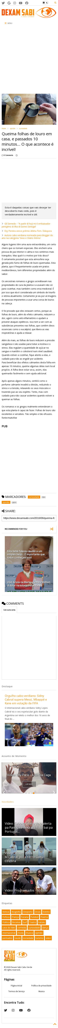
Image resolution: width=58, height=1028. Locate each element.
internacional (8, 932)
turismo (39, 938)
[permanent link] (16, 155)
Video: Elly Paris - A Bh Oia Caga (29, 775)
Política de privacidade (41, 985)
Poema (44, 917)
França (15, 917)
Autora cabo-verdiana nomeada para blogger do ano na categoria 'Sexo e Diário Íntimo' (27, 236)
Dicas (38, 911)
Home (4, 128)
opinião (12, 128)
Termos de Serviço (16, 991)
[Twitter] (3, 3)
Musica (42, 991)
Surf (25, 922)
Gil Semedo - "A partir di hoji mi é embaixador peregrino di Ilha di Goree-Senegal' (26, 225)
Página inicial (16, 985)
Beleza (5, 911)
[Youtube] (20, 3)
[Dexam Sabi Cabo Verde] (29, 16)
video (48, 938)
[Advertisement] (29, 60)
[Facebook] (26, 3)
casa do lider (8, 927)
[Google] (9, 3)
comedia (21, 927)
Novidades (8, 801)
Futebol (34, 917)
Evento (46, 911)
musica (29, 932)
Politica (6, 922)
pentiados (7, 938)
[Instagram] (14, 3)
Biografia (16, 911)
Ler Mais (29, 784)
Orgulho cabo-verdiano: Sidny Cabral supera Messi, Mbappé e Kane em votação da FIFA (26, 699)
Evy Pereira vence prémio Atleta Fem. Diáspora (28, 230)
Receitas (16, 922)
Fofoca (6, 917)
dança (45, 927)
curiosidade (23, 128)
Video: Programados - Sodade (26, 890)
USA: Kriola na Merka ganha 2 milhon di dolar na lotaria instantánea (28, 583)
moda (21, 932)
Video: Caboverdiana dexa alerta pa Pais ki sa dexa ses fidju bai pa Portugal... (29, 827)
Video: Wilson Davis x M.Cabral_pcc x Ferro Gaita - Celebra (25, 857)
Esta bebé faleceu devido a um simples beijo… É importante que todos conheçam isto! (26, 554)
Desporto (28, 911)
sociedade (28, 938)
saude (18, 938)
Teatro (32, 922)
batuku (41, 922)
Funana (24, 917)
